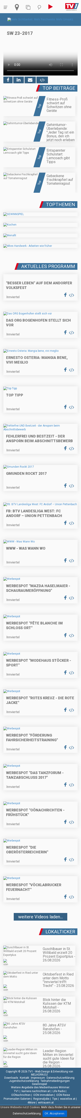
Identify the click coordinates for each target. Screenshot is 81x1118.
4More (31, 1102)
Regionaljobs (41, 1098)
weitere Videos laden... (40, 916)
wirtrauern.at (46, 1102)
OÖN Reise (63, 1095)
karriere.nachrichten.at (36, 1091)
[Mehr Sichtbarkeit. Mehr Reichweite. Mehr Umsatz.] (40, 19)
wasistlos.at (67, 1098)
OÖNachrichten (21, 1095)
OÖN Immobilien (43, 1095)
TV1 (16, 1091)
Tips (54, 1098)
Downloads (11, 1077)
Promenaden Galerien (17, 1098)
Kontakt (24, 1077)
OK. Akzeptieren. (55, 1113)
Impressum (38, 1077)
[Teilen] (30, 80)
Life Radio (59, 1091)
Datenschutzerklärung (60, 1077)
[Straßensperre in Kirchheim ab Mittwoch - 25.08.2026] (40, 930)
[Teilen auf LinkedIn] (18, 80)
